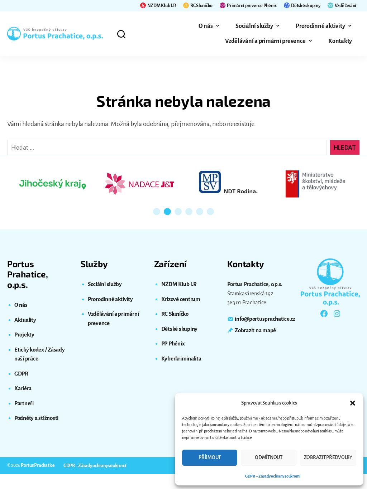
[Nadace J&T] (140, 184)
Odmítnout (268, 457)
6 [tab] (210, 211)
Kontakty (340, 41)
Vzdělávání (345, 5)
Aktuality (25, 320)
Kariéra (23, 388)
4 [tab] (188, 211)
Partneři (24, 403)
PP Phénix (173, 343)
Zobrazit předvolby (328, 457)
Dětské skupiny (305, 5)
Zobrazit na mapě (255, 330)
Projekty (24, 334)
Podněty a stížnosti (36, 418)
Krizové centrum (180, 299)
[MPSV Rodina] (228, 183)
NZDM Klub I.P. (161, 5)
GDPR (21, 374)
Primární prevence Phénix (252, 5)
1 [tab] (156, 211)
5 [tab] (199, 211)
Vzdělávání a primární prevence (265, 41)
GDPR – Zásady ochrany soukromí (272, 476)
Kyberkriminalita (181, 358)
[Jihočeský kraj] (52, 183)
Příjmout (210, 457)
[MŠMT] (315, 184)
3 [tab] (178, 211)
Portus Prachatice (38, 465)
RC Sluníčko (201, 5)
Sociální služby (254, 26)
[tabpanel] (52, 183)
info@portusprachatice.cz (265, 319)
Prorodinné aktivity (320, 26)
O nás (206, 26)
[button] (352, 403)
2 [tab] (167, 211)
